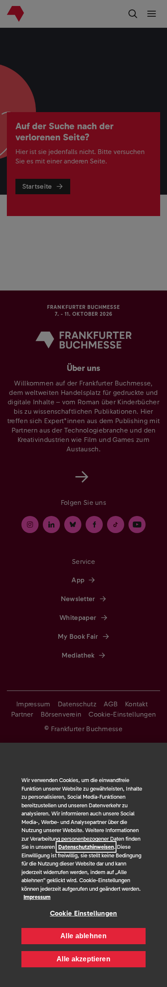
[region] (83, 865)
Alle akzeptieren (83, 959)
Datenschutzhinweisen (86, 847)
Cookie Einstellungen (83, 913)
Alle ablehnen (83, 936)
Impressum (37, 897)
